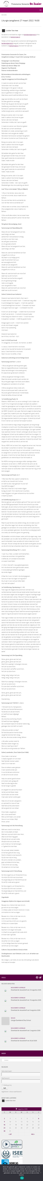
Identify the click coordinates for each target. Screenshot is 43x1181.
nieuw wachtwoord (15, 1092)
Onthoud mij (8, 1085)
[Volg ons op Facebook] (37, 977)
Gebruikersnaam (7, 1071)
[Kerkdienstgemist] (12, 1148)
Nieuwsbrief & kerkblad (18, 987)
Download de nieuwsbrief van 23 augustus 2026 (26, 990)
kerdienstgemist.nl (7, 43)
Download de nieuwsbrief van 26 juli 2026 (24, 1041)
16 (4, 1125)
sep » (33, 1134)
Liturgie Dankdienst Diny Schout (21, 1020)
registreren (5, 1092)
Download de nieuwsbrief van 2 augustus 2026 (25, 1030)
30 (4, 1131)
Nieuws (4, 15)
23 (4, 1128)
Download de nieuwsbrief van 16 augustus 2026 (26, 1000)
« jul (10, 1134)
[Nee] (41, 1173)
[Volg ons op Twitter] (40, 977)
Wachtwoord (5, 1078)
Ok (22, 1178)
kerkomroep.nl (15, 37)
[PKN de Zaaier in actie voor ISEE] (12, 1158)
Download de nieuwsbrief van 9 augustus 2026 (25, 1010)
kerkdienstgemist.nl (30, 35)
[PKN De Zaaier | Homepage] (22, 4)
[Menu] (40, 10)
